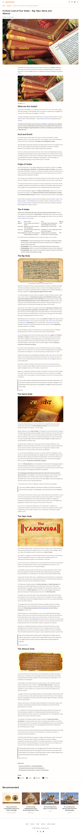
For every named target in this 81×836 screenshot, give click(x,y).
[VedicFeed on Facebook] (69, 2)
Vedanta (20, 120)
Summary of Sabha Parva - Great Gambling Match (30, 766)
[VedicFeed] (10, 2)
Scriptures (9, 5)
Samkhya (48, 118)
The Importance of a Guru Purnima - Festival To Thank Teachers (34, 770)
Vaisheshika (43, 118)
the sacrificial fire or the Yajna (42, 559)
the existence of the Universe (32, 349)
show (24, 103)
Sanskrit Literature (44, 67)
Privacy (32, 824)
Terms (37, 824)
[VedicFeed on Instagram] (71, 2)
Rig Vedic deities (25, 320)
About (27, 824)
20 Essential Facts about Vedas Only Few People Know (31, 768)
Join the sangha (51, 824)
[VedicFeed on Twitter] (74, 2)
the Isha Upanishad (43, 608)
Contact (43, 824)
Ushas (50, 320)
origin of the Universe (48, 357)
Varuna (54, 320)
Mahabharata (33, 201)
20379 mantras (21, 218)
